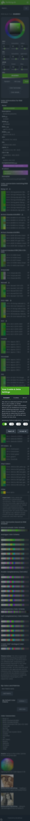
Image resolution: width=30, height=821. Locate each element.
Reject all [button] (11, 431)
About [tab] (25, 398)
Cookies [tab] (16, 398)
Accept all (23, 431)
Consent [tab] (6, 398)
